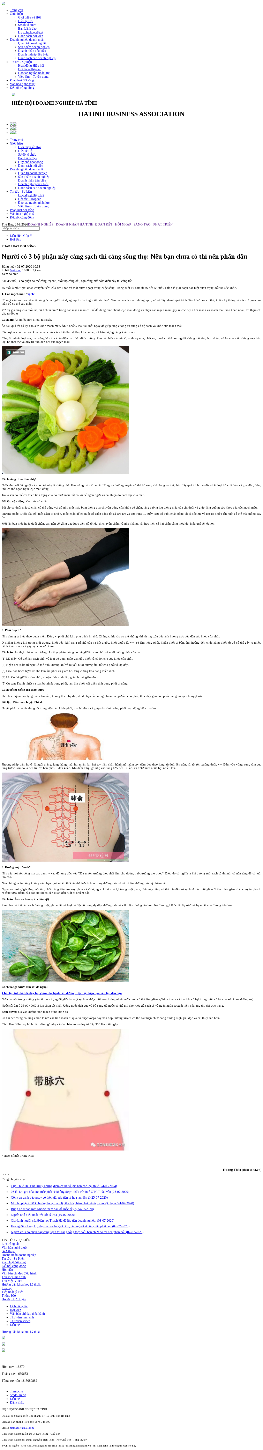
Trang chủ (16, 10)
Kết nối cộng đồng (22, 87)
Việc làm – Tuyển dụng (33, 206)
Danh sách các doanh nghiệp (36, 188)
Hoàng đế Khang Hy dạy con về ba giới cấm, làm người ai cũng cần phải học (70, 1226)
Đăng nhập (17, 1402)
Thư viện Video (12, 1280)
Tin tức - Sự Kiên (13, 1258)
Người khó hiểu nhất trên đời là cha (43, 1214)
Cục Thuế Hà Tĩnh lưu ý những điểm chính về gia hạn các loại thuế (64, 1186)
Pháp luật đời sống (22, 80)
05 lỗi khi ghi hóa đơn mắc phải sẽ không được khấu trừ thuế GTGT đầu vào (70, 1191)
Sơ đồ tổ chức (27, 154)
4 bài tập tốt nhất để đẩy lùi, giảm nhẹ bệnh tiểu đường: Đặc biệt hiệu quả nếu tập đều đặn (62, 993)
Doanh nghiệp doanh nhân (27, 39)
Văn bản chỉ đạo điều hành (19, 1273)
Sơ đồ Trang (18, 1395)
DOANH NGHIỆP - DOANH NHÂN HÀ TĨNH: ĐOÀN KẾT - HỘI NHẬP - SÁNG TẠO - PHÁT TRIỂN (100, 224)
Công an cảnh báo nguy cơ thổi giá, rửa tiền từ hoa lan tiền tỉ (59, 1197)
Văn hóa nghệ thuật (22, 84)
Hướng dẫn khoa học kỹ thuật (21, 1284)
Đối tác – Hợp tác (29, 199)
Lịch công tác (10, 1243)
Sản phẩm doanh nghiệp (34, 176)
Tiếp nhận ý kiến (12, 1292)
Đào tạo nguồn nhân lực (34, 202)
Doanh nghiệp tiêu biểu (33, 184)
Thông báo (9, 1295)
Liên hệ (7, 1288)
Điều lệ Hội (25, 151)
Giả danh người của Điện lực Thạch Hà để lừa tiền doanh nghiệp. (62, 1220)
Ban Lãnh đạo (27, 158)
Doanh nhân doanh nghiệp (19, 1255)
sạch (31, 294)
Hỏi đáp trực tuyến (14, 1299)
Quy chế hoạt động (30, 162)
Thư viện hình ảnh (14, 1277)
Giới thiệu (16, 13)
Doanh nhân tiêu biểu (32, 180)
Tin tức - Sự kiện (21, 62)
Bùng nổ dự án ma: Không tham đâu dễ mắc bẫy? (52, 1209)
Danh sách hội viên (30, 165)
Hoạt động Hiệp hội (31, 195)
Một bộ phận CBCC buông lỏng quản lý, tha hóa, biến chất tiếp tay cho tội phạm (72, 1203)
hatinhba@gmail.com (22, 1427)
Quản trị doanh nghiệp (32, 173)
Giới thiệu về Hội (29, 147)
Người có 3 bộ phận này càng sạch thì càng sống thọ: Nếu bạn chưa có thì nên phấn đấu (77, 1232)
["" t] (66, 472)
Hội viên (7, 1269)
